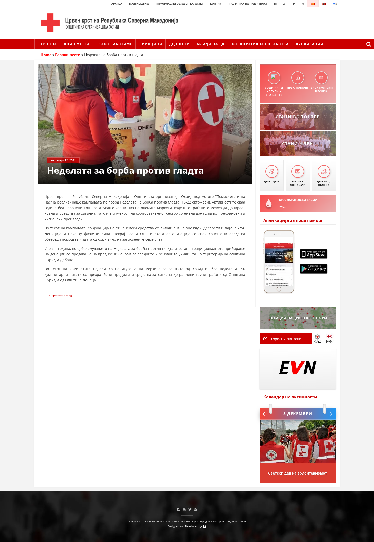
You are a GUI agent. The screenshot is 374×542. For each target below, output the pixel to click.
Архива (116, 3)
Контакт (216, 3)
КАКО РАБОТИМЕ (115, 44)
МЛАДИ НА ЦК (211, 44)
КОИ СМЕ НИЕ (78, 44)
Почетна (47, 44)
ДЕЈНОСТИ (179, 44)
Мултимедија (139, 3)
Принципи (150, 44)
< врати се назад (60, 295)
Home (46, 54)
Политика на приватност (248, 3)
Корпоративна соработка (260, 44)
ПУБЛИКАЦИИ (310, 44)
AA (204, 526)
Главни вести (67, 54)
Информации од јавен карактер (179, 3)
